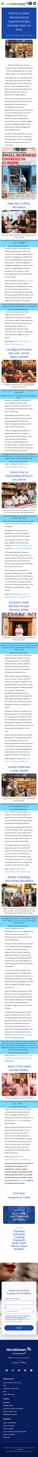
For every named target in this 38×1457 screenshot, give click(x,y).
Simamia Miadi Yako (10, 1411)
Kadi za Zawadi (8, 1428)
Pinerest (25, 1370)
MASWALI (6, 1402)
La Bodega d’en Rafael (21, 1035)
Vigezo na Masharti (9, 1423)
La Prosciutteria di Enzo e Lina (21, 546)
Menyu (2, 4)
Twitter (19, 1370)
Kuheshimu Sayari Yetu (11, 1388)
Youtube (31, 1370)
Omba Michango (8, 1394)
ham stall (17, 1121)
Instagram (13, 1370)
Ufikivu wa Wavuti (9, 1434)
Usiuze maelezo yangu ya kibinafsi (14, 1431)
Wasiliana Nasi (8, 1405)
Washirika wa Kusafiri (10, 1414)
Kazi (4, 1385)
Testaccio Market (19, 548)
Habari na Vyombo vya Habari (13, 1408)
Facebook (7, 1370)
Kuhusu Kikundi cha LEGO (12, 1382)
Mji (5, 1307)
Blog (4, 1391)
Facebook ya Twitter (19, 1197)
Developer (6, 1437)
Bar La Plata (29, 281)
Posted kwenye (19, 35)
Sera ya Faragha (17, 1321)
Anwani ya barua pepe (11, 1298)
